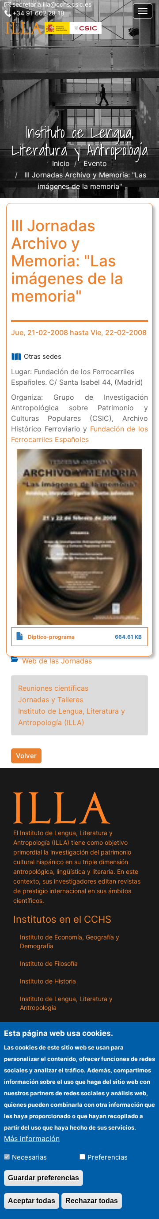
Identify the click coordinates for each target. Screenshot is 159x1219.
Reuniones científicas (53, 688)
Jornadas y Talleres (50, 699)
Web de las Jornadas (57, 660)
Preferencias (107, 1157)
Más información (32, 1138)
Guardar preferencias (43, 1178)
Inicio (61, 163)
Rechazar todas (91, 1200)
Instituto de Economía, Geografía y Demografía (69, 941)
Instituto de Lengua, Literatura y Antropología (66, 1003)
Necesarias (29, 1157)
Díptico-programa (51, 636)
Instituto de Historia (48, 981)
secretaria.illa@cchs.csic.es (51, 4)
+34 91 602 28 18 (38, 13)
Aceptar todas (31, 1200)
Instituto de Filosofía (49, 963)
